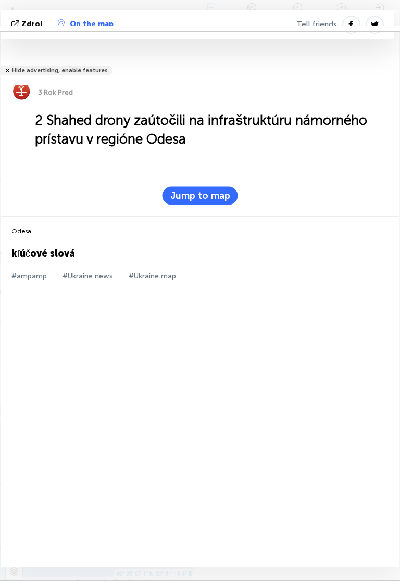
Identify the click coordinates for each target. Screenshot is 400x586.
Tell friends (316, 24)
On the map (92, 24)
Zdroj (31, 24)
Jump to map (200, 195)
